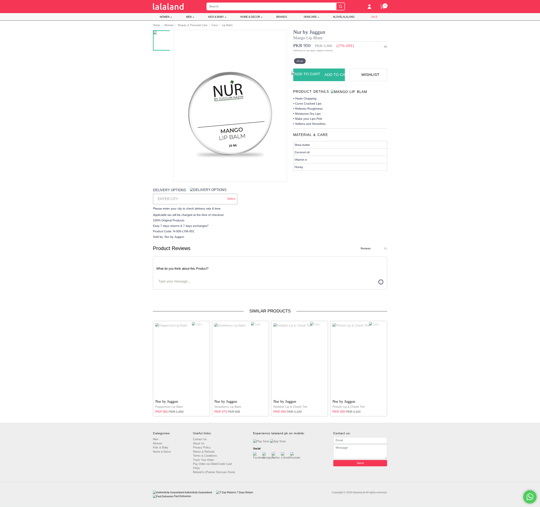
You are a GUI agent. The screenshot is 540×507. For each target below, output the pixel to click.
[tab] (340, 91)
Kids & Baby (216, 16)
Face (215, 25)
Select (231, 198)
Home (156, 25)
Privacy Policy (202, 447)
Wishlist (369, 75)
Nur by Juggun (309, 32)
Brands (281, 16)
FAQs (196, 468)
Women (165, 16)
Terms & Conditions (205, 455)
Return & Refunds (204, 451)
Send (360, 463)
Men (189, 16)
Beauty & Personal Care (192, 25)
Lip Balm (227, 25)
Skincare (310, 16)
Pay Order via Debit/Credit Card (212, 463)
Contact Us (200, 439)
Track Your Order (203, 459)
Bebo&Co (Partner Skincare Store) (214, 472)
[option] (164, 40)
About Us (198, 443)
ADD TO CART (334, 75)
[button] (195, 199)
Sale (374, 16)
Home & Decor (250, 16)
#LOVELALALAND (344, 16)
